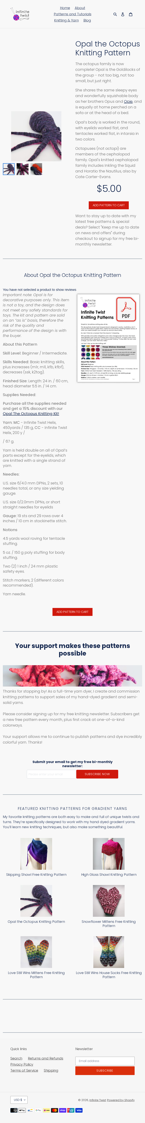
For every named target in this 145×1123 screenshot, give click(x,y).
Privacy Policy (21, 1064)
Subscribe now (97, 774)
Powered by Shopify (121, 1100)
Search (16, 1058)
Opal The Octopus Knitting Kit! (31, 413)
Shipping (51, 1070)
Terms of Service (24, 1070)
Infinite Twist (97, 1100)
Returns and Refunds (45, 1058)
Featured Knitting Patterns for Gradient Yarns (72, 808)
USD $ (18, 1100)
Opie (128, 101)
